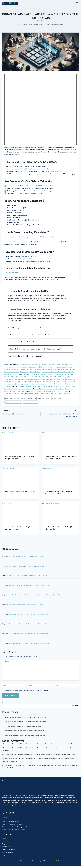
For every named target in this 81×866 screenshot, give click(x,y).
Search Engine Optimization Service (13, 830)
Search (4, 703)
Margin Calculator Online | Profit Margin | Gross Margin (26, 556)
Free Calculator (17, 381)
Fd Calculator (24, 372)
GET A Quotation (7, 852)
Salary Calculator (43, 377)
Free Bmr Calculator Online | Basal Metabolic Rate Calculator (24, 731)
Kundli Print (29, 394)
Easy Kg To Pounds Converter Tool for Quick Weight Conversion (25, 722)
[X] (6, 812)
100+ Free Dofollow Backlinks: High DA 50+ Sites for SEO (22, 726)
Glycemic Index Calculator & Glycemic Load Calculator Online (28, 624)
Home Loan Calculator (19, 367)
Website (58, 685)
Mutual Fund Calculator (66, 372)
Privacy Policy (6, 847)
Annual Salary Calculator (12, 398)
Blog (3, 844)
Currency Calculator (54, 374)
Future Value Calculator (38, 374)
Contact (4, 855)
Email (31, 685)
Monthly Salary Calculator (28, 398)
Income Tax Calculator (11, 372)
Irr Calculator (25, 374)
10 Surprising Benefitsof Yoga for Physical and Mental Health (27, 634)
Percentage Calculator (33, 379)
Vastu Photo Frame (51, 394)
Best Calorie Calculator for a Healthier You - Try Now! (25, 605)
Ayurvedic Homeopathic (36, 391)
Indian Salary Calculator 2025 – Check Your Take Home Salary (28, 643)
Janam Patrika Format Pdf (61, 386)
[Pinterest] (13, 812)
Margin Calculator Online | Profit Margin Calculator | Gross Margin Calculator (62, 413)
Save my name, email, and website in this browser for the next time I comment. (26, 690)
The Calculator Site (62, 391)
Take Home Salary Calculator (13, 402)
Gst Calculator (33, 365)
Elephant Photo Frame (41, 389)
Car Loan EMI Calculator (40, 384)
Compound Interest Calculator (22, 369)
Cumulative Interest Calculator (44, 369)
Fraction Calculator (18, 379)
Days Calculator (70, 369)
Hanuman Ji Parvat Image (27, 386)
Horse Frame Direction (25, 389)
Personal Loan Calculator (50, 372)
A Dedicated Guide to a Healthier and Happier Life (18, 744)
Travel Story (21, 394)
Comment (6, 662)
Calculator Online (56, 377)
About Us (5, 841)
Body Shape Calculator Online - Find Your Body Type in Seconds (29, 614)
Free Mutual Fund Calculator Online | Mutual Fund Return (26, 566)
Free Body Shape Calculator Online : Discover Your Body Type (28, 585)
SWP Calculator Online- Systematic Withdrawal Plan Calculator (23, 759)
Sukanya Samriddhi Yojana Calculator (40, 367)
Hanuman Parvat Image (44, 386)
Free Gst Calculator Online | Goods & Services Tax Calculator (57, 754)
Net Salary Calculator (44, 398)
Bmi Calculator (9, 377)
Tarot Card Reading (64, 394)
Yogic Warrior (22, 391)
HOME (4, 838)
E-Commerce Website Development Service (16, 827)
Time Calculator (47, 379)
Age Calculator (32, 377)
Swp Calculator (35, 372)
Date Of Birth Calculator (47, 365)
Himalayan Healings (10, 391)
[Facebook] (3, 812)
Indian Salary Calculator (31, 381)
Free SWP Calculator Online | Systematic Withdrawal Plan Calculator (59, 492)
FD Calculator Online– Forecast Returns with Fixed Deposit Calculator (60, 457)
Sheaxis (67, 389)
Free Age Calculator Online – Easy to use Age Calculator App (57, 744)
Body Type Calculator (61, 381)
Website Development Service (12, 824)
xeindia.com (59, 861)
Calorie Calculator (62, 365)
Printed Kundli (39, 394)
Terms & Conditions (8, 850)
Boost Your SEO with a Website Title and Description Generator (25, 717)
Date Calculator (20, 377)
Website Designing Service (10, 821)
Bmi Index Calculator (60, 379)
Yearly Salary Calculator (30, 402)
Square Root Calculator (12, 374)
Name (5, 685)
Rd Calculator (59, 369)
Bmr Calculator (22, 365)
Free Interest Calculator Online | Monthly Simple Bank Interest (24, 735)
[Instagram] (9, 812)
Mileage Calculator (60, 367)
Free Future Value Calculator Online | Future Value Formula (27, 576)
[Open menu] (77, 3)
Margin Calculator (68, 374)
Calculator (40, 20)
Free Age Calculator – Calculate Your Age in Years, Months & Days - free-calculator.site (37, 595)
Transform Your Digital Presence (12, 412)
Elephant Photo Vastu (57, 389)
